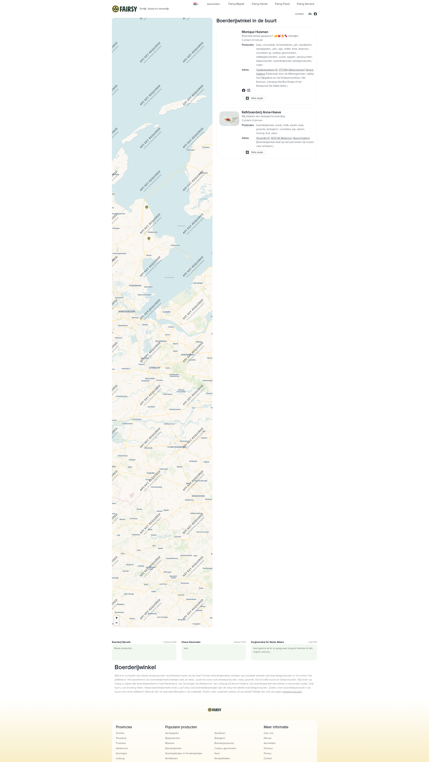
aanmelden (213, 4)
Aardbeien (219, 733)
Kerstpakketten (222, 758)
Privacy (267, 753)
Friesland (121, 743)
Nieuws (267, 738)
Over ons (268, 733)
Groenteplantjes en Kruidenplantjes (183, 753)
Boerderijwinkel (173, 748)
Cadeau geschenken (225, 748)
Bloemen (169, 743)
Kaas (217, 753)
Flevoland (121, 738)
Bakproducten (172, 738)
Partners (268, 748)
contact (299, 14)
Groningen (121, 753)
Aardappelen (172, 733)
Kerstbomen (171, 758)
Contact (268, 758)
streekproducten (292, 691)
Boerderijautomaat (224, 743)
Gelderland (122, 748)
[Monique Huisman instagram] (249, 91)
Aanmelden (270, 743)
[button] (146, 209)
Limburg (120, 758)
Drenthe (120, 733)
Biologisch (219, 738)
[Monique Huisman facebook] (244, 91)
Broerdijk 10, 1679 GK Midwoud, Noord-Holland (283, 138)
